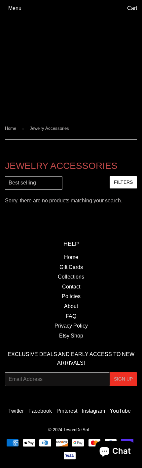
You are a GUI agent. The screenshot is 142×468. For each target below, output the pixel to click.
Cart (132, 8)
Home (10, 128)
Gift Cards (71, 267)
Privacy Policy (71, 326)
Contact (71, 286)
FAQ (71, 316)
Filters (123, 182)
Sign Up (123, 379)
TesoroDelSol (76, 429)
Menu (14, 8)
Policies (71, 296)
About (71, 306)
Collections (71, 277)
